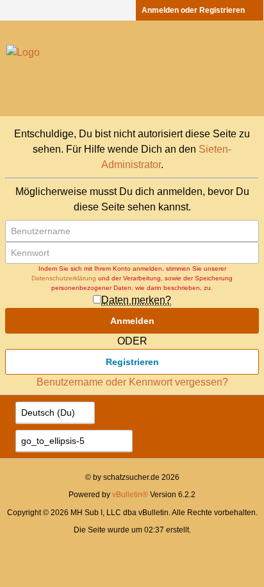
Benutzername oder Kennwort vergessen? (132, 382)
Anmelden (132, 321)
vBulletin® (130, 494)
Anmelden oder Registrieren (193, 10)
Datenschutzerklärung (63, 278)
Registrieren (132, 362)
